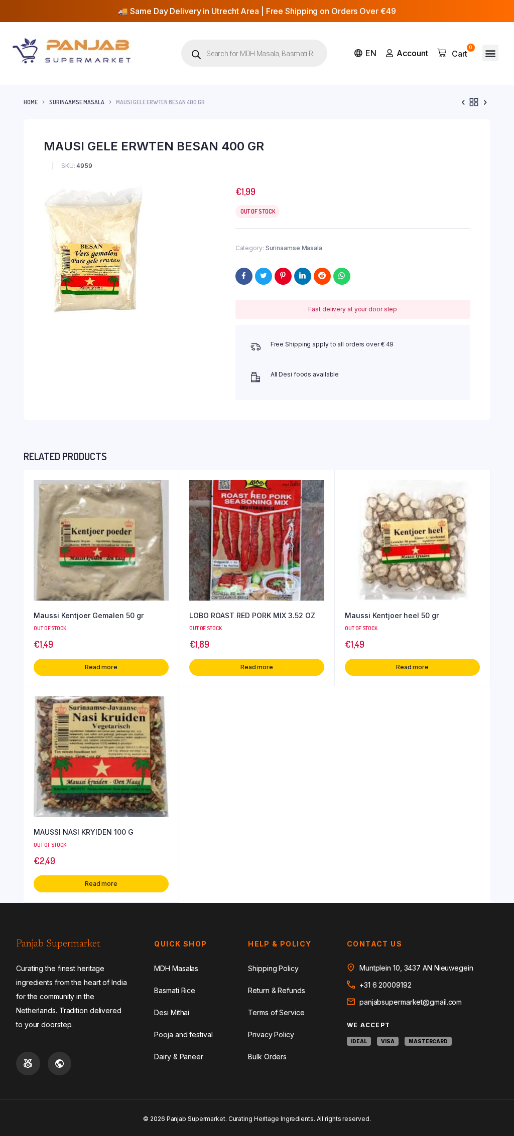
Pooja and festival (183, 1034)
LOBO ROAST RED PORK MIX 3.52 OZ (252, 615)
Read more (101, 667)
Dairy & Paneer (178, 1056)
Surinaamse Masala (76, 102)
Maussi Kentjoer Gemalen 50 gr (89, 615)
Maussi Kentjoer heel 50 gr (392, 615)
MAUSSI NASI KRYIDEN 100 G (84, 832)
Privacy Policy (271, 1034)
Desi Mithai (171, 1012)
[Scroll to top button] (498, 1096)
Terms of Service (276, 1012)
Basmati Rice (174, 990)
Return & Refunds (276, 990)
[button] (490, 53)
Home (31, 102)
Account (412, 53)
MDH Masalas (176, 968)
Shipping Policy (273, 968)
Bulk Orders (267, 1056)
